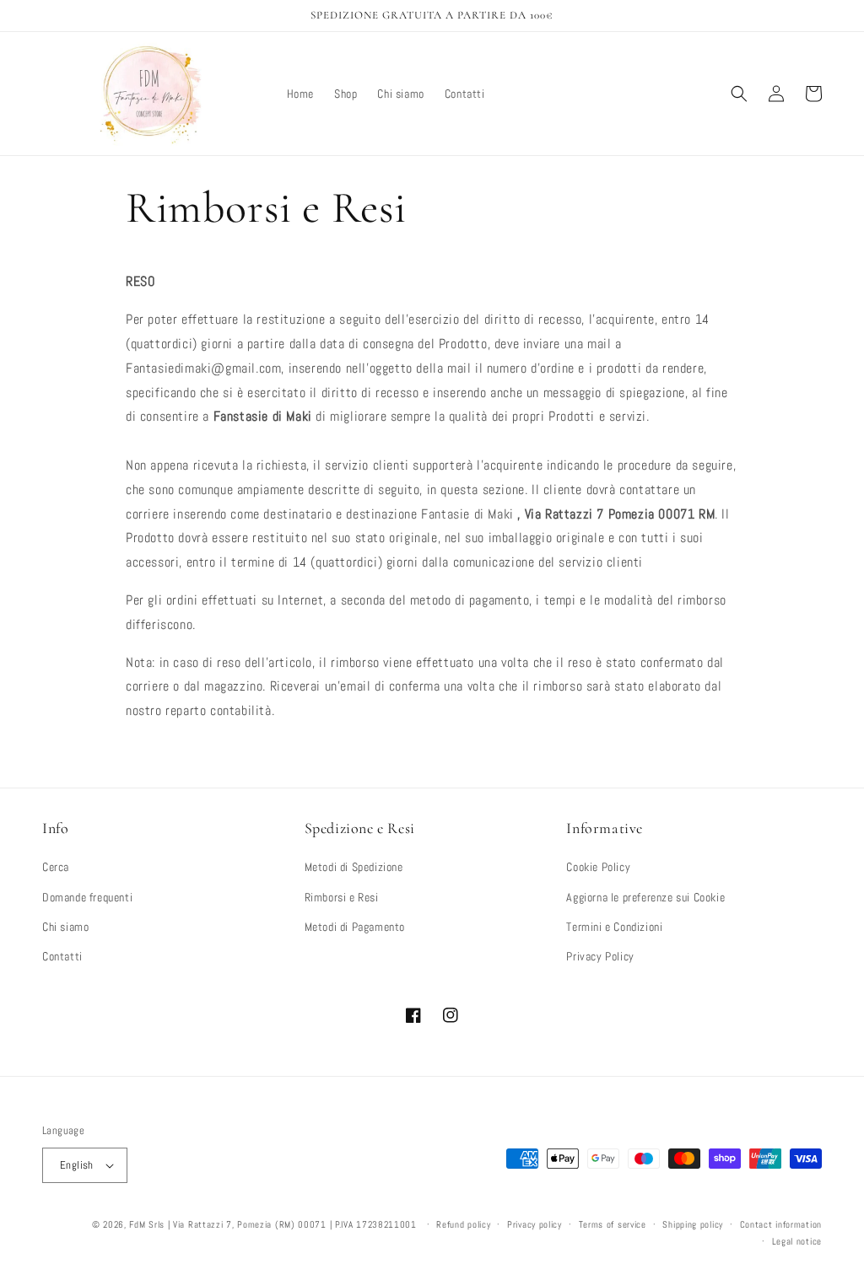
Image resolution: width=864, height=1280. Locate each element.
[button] (739, 93)
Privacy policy (534, 1224)
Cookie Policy (598, 866)
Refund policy (463, 1224)
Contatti (62, 956)
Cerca (55, 866)
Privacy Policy (600, 956)
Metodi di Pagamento (355, 926)
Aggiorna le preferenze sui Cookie (645, 897)
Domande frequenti (87, 897)
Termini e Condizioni (614, 926)
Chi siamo (65, 926)
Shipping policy (692, 1224)
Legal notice (797, 1241)
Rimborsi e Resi (342, 897)
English (77, 1165)
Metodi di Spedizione (354, 866)
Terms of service (612, 1224)
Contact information (781, 1224)
